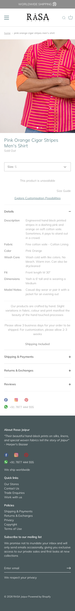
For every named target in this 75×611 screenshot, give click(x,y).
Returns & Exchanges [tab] (18, 370)
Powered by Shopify (39, 596)
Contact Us (11, 488)
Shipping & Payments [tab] (19, 357)
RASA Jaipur (20, 596)
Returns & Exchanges (18, 516)
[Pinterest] (26, 455)
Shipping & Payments (18, 511)
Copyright (10, 524)
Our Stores (11, 484)
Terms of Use (13, 529)
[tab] (37, 284)
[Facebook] (6, 455)
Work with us (13, 497)
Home (7, 33)
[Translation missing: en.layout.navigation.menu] (6, 17)
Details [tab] (9, 211)
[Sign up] (69, 568)
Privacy (9, 520)
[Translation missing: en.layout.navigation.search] (63, 18)
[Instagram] (16, 455)
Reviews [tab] (10, 384)
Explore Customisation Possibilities (38, 198)
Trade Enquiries (14, 493)
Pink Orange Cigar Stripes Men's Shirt (34, 33)
